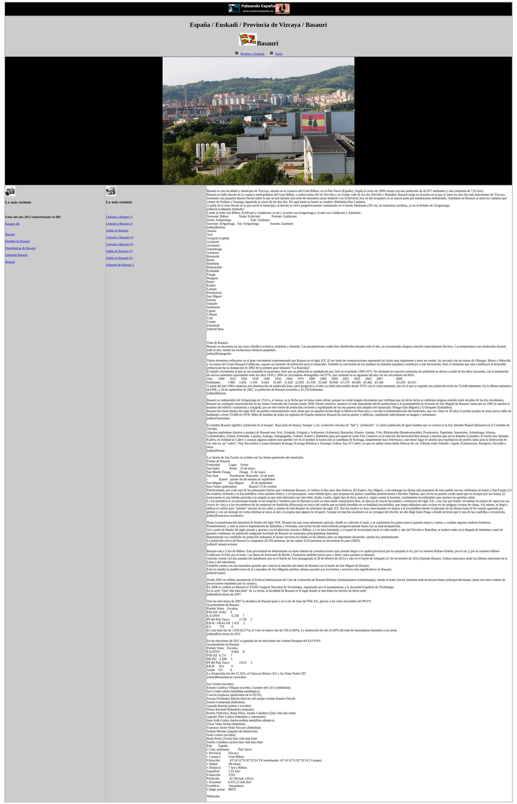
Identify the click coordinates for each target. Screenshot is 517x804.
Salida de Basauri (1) (119, 251)
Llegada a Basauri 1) (119, 216)
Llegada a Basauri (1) (119, 237)
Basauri (10, 234)
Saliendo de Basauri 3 (120, 265)
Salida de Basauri (117, 230)
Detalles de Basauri (17, 241)
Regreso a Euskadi (252, 54)
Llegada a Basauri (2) (119, 244)
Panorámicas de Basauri (20, 248)
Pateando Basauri (16, 255)
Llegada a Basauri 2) (119, 223)
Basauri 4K (12, 224)
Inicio (279, 54)
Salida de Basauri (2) (119, 258)
